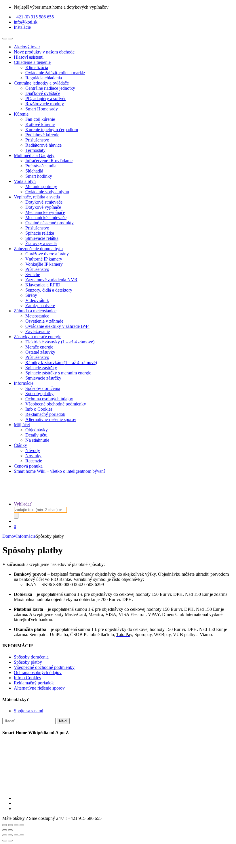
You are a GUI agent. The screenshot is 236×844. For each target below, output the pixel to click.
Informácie (23, 383)
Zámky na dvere (40, 305)
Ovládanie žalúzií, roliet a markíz (55, 72)
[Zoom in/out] (22, 825)
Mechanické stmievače (45, 217)
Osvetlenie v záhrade (44, 321)
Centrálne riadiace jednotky (50, 88)
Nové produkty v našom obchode (44, 51)
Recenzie (33, 460)
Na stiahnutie (37, 440)
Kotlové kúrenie (40, 124)
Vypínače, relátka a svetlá (37, 196)
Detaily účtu (36, 434)
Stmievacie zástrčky (43, 378)
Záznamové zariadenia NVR (51, 279)
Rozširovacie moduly (44, 103)
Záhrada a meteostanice (35, 310)
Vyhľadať (23, 504)
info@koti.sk (25, 22)
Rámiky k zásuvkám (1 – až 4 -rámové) (61, 362)
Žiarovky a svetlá (41, 243)
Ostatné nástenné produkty (49, 222)
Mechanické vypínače (45, 212)
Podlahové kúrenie (42, 134)
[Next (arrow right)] (10, 830)
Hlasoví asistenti (28, 57)
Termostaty (35, 150)
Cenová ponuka (28, 466)
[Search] (16, 516)
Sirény (31, 295)
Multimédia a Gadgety (34, 155)
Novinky (33, 455)
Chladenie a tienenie (32, 62)
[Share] (10, 825)
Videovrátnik (37, 300)
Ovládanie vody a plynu (47, 191)
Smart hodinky (38, 176)
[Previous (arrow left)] (4, 830)
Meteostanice (37, 315)
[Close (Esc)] (4, 825)
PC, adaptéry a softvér (45, 98)
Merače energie (39, 347)
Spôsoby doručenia (42, 388)
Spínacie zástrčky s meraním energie (58, 372)
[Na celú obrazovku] (10, 835)
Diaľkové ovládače (42, 93)
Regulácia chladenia (43, 77)
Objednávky (36, 429)
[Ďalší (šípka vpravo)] (10, 840)
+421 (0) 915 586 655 (34, 16)
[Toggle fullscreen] (16, 825)
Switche (32, 274)
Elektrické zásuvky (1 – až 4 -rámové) (59, 341)
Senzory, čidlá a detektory (48, 290)
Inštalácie (22, 27)
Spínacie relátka (39, 233)
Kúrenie (21, 114)
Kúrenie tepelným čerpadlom (51, 129)
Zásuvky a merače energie (37, 336)
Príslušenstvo (37, 139)
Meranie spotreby (41, 186)
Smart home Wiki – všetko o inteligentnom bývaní (59, 471)
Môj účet (22, 424)
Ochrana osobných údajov (49, 398)
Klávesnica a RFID (42, 284)
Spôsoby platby (39, 393)
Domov (9, 536)
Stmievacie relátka (41, 238)
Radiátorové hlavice (43, 145)
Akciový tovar (27, 46)
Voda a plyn (25, 181)
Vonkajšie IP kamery (44, 264)
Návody (32, 450)
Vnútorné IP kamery (43, 259)
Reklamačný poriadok (45, 414)
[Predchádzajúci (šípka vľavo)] (4, 840)
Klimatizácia (36, 67)
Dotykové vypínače (43, 207)
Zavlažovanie (37, 331)
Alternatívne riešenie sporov (50, 419)
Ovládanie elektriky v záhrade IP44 (57, 326)
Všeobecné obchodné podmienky (55, 403)
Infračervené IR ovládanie (49, 160)
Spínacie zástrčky (41, 367)
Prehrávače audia (40, 165)
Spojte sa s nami (28, 710)
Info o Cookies (38, 409)
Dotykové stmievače (43, 202)
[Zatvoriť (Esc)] (22, 835)
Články (20, 445)
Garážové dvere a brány (47, 253)
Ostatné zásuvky (40, 352)
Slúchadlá (34, 171)
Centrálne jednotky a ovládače (41, 83)
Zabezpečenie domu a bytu (38, 248)
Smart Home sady (41, 108)
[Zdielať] (16, 835)
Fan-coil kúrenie (40, 119)
